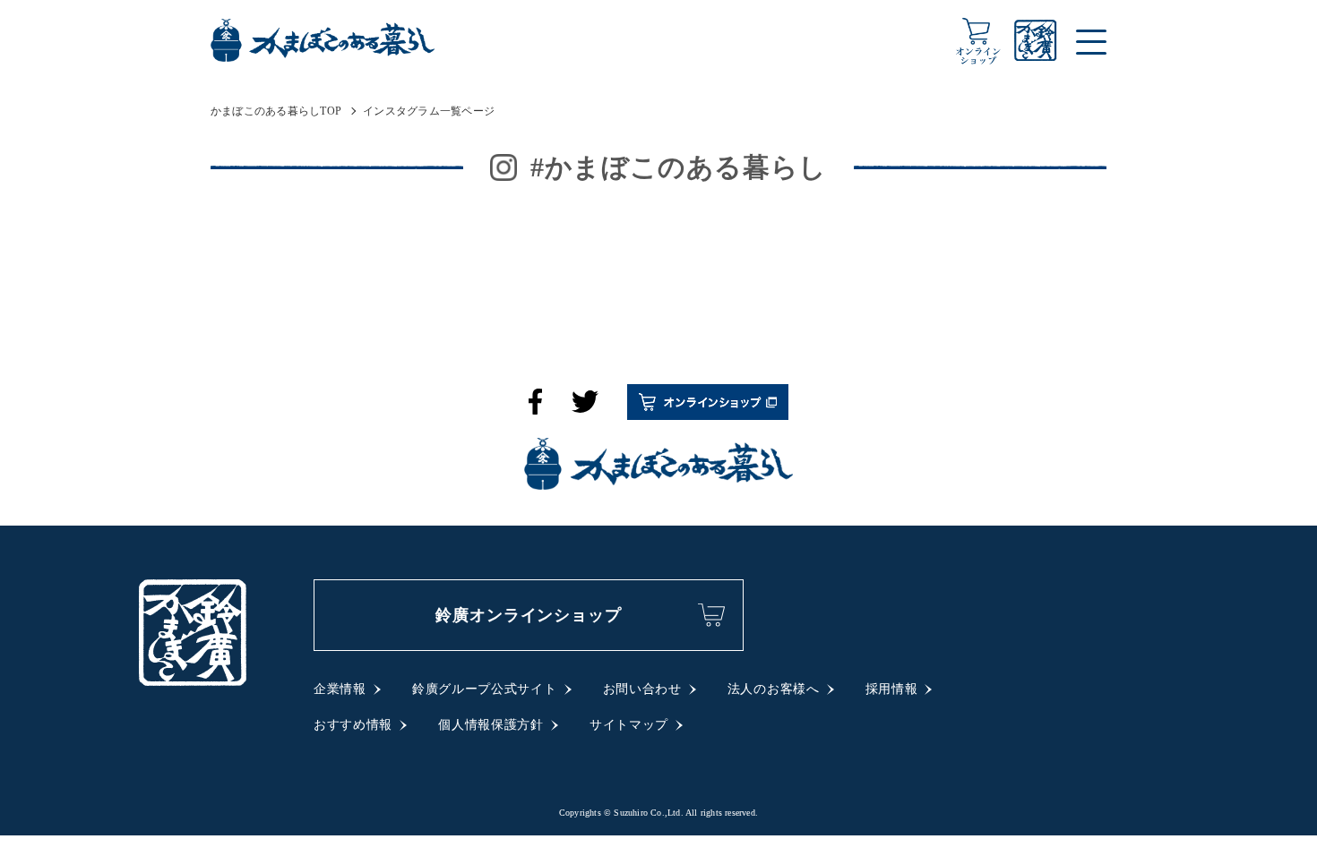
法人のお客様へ (773, 689)
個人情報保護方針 (491, 725)
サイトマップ (629, 725)
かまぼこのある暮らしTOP (276, 111)
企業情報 (340, 689)
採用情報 (891, 689)
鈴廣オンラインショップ (528, 615)
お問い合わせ (642, 689)
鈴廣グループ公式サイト (484, 689)
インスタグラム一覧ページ (429, 111)
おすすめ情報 (353, 725)
